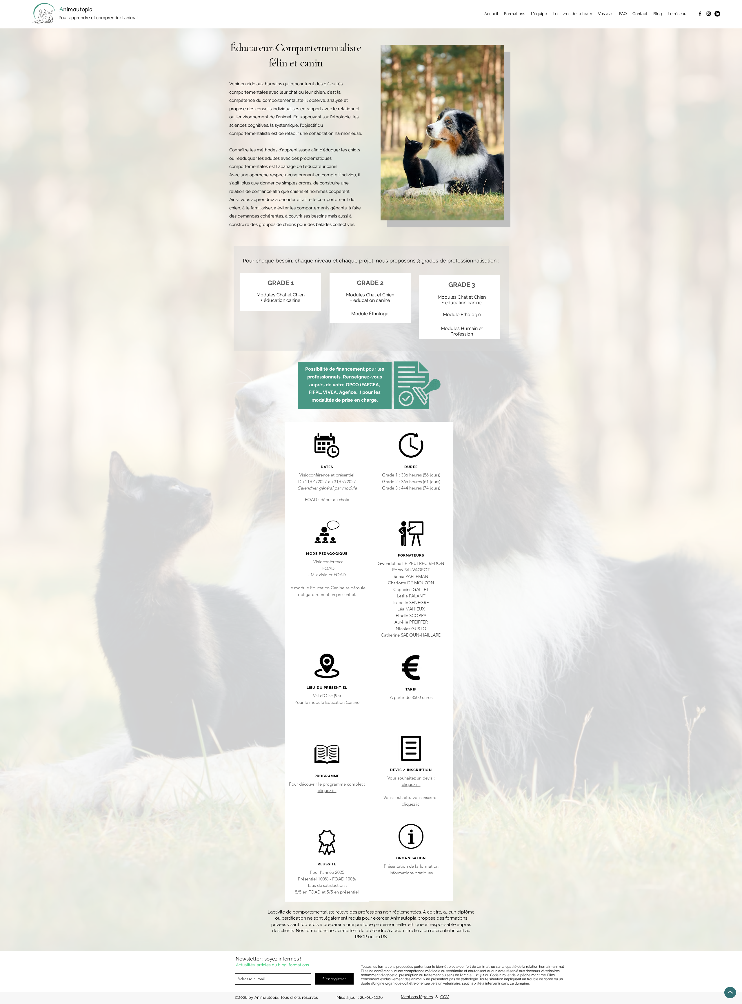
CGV (444, 996)
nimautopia (78, 9)
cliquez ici (327, 790)
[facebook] (700, 14)
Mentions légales (417, 996)
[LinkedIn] (717, 14)
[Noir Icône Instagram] (709, 14)
